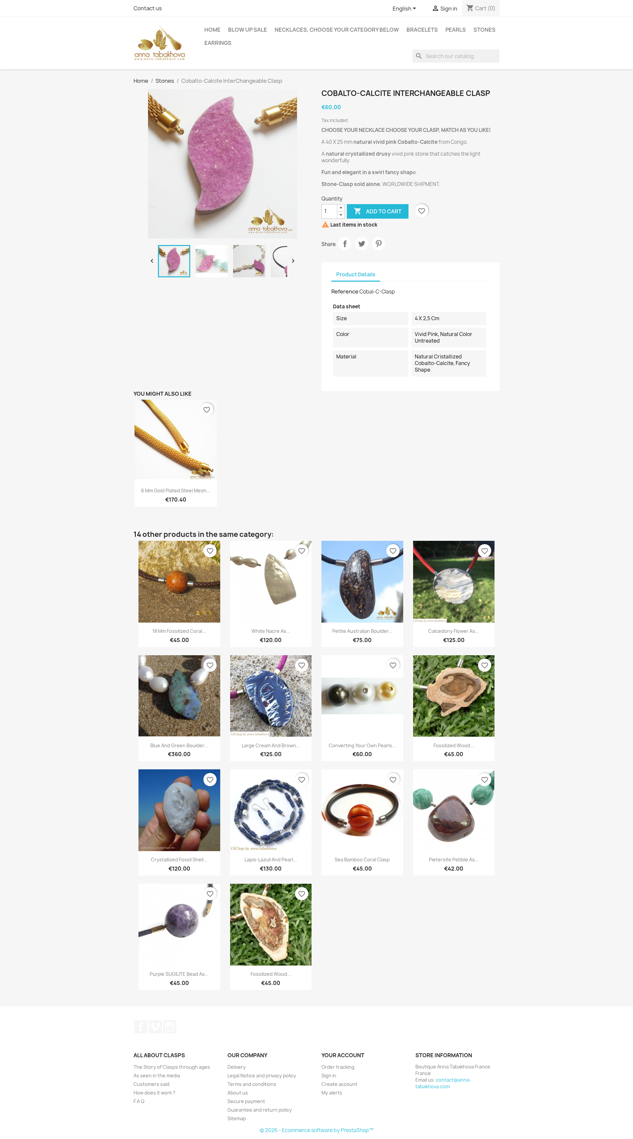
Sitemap (236, 1118)
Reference (344, 291)
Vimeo (155, 1026)
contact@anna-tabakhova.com (443, 1083)
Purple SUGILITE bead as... (179, 974)
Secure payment (246, 1101)
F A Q (139, 1101)
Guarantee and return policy (259, 1110)
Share (344, 243)
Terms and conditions (251, 1084)
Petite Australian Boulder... (362, 631)
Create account (339, 1084)
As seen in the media (157, 1075)
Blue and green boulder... (179, 745)
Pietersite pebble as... (454, 859)
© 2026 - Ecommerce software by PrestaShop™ (317, 1130)
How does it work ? (154, 1093)
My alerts (331, 1093)
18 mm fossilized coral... (179, 631)
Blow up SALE (247, 29)
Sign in (328, 1075)
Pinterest (378, 243)
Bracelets (422, 29)
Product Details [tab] (355, 274)
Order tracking (337, 1067)
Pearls (455, 29)
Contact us (148, 8)
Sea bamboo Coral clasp (362, 859)
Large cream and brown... (271, 745)
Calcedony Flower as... (453, 631)
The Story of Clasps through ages (172, 1067)
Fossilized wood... (454, 745)
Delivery (236, 1067)
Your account (342, 1055)
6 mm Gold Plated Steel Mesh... (175, 490)
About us (237, 1093)
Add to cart (378, 211)
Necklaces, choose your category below (337, 29)
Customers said (151, 1084)
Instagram (169, 1026)
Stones (484, 29)
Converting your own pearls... (362, 745)
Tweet (361, 243)
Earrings (217, 42)
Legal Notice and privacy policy (261, 1075)
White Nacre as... (271, 631)
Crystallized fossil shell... (179, 859)
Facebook (140, 1026)
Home (212, 29)
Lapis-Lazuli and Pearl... (271, 859)
